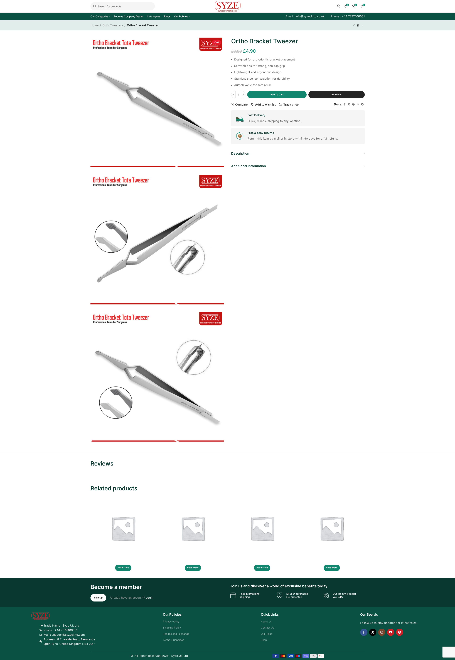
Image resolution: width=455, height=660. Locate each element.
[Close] (292, 320)
